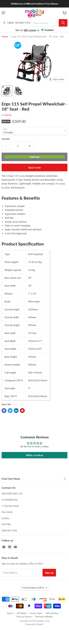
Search (10, 613)
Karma (8, 114)
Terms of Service (24, 616)
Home (5, 36)
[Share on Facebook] (4, 410)
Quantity (6, 139)
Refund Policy (52, 613)
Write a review (34, 455)
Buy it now (34, 167)
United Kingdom (33, 587)
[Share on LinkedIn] (16, 410)
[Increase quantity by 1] (30, 146)
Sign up (49, 572)
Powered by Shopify (34, 624)
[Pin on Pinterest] (22, 410)
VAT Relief (21, 613)
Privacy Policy (36, 613)
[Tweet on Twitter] (10, 410)
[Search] (63, 23)
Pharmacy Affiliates (44, 616)
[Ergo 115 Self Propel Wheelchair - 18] (7, 91)
